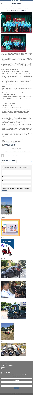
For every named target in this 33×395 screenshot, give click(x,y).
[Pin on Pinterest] (19, 148)
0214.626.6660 (9, 142)
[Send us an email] (1, 370)
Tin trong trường (22, 6)
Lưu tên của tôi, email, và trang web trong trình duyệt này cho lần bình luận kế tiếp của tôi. (16, 188)
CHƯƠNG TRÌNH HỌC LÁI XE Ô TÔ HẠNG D (24, 161)
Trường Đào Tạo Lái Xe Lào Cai (21, 10)
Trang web (3, 184)
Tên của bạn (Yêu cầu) (16, 376)
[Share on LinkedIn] (20, 148)
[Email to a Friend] (17, 148)
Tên (2, 176)
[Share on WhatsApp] (12, 148)
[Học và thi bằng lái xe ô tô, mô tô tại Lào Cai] (16, 3)
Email (3, 180)
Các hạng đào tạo (11, 6)
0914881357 (6, 368)
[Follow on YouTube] (3, 370)
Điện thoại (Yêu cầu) (16, 384)
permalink (28, 151)
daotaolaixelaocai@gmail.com (10, 144)
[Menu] (1, 3)
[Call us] (2, 370)
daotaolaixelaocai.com (10, 145)
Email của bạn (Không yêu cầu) (16, 380)
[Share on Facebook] (14, 148)
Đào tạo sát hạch (16, 6)
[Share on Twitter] (15, 148)
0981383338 (15, 142)
